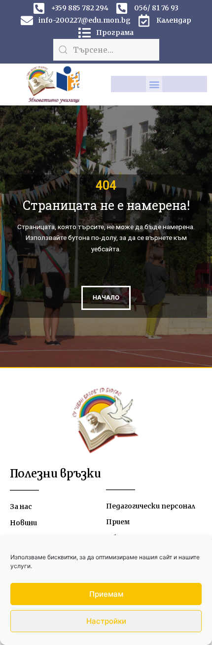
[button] (154, 84)
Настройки (106, 621)
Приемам (106, 594)
